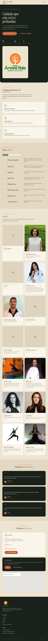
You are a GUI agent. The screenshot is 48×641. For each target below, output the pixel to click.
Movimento (5, 154)
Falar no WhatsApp (12, 552)
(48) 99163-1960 (8, 544)
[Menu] (44, 2)
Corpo (11, 154)
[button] (8, 2)
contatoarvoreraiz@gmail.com (11, 548)
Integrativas (17, 154)
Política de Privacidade (7, 624)
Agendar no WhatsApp (26, 33)
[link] (12, 243)
